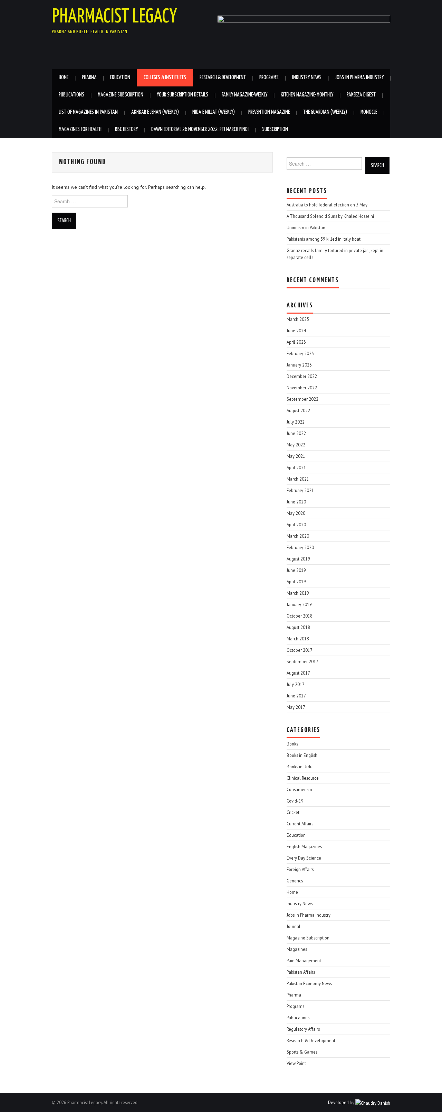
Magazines (297, 949)
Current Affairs (300, 823)
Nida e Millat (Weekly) (213, 112)
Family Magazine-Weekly (244, 95)
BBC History (126, 129)
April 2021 (296, 467)
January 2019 (299, 604)
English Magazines (304, 846)
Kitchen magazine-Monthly (307, 95)
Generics (295, 880)
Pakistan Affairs (301, 972)
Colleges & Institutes (165, 77)
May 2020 (296, 513)
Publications (71, 95)
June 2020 (296, 501)
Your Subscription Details (182, 95)
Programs (269, 77)
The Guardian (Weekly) (325, 112)
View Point (296, 1063)
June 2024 (296, 330)
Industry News (306, 77)
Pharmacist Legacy (114, 17)
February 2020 (300, 547)
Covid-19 (295, 801)
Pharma (89, 77)
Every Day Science (304, 858)
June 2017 (296, 695)
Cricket (293, 812)
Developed (338, 1102)
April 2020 (296, 524)
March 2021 (298, 479)
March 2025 (298, 319)
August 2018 (298, 627)
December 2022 (302, 376)
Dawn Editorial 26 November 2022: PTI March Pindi (200, 129)
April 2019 (296, 581)
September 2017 (302, 661)
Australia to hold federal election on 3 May (327, 204)
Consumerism (299, 789)
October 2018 (300, 616)
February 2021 (300, 490)
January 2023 (299, 365)
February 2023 (300, 353)
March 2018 (298, 638)
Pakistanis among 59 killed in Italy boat (324, 239)
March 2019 (298, 593)
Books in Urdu (300, 766)
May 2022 (296, 444)
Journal (293, 926)
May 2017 (296, 707)
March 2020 (298, 536)
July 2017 (296, 684)
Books (292, 744)
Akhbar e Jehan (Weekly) (155, 112)
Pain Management (304, 960)
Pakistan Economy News (309, 983)
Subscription (275, 129)
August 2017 (298, 673)
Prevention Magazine (269, 112)
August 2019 (298, 559)
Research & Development (223, 77)
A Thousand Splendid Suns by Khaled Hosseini (330, 216)
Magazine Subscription (120, 95)
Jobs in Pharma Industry (359, 77)
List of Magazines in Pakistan (88, 112)
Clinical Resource (303, 778)
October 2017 (300, 650)
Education (120, 77)
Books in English (302, 755)
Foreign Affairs (300, 869)
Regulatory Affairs (303, 1029)
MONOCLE (369, 112)
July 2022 (296, 422)
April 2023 (296, 342)
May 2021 (296, 456)
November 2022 (302, 387)
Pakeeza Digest (361, 95)
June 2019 (296, 570)
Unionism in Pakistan (306, 227)
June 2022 (296, 433)
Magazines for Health (80, 129)
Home (63, 77)
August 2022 (298, 410)
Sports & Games (302, 1052)
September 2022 (302, 399)
